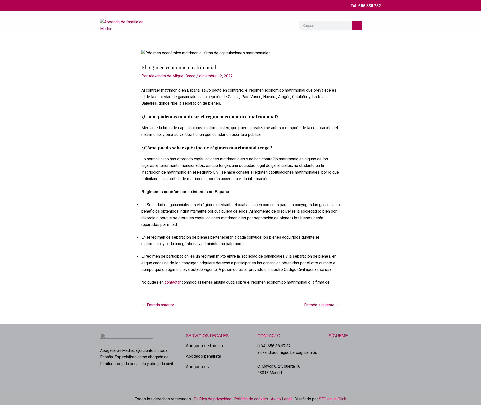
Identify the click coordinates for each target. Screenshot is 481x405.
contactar (173, 282)
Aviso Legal (281, 399)
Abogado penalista (203, 356)
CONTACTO (268, 335)
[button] (375, 25)
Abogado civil (198, 366)
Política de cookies (251, 399)
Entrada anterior (158, 305)
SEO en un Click (332, 399)
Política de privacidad (212, 399)
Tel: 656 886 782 (366, 6)
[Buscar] (357, 25)
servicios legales (207, 335)
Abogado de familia (204, 345)
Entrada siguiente (321, 305)
